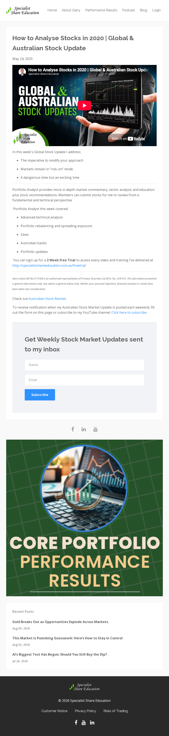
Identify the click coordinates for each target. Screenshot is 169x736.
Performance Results (101, 10)
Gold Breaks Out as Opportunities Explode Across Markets (60, 622)
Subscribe (39, 395)
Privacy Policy (85, 711)
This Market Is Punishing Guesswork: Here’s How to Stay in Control (67, 638)
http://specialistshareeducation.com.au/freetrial (49, 265)
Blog (143, 10)
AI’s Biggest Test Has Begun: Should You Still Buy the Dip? (59, 654)
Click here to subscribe (129, 312)
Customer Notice (54, 711)
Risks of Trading (115, 711)
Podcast (128, 10)
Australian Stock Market (47, 298)
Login (156, 10)
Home (52, 10)
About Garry (71, 10)
